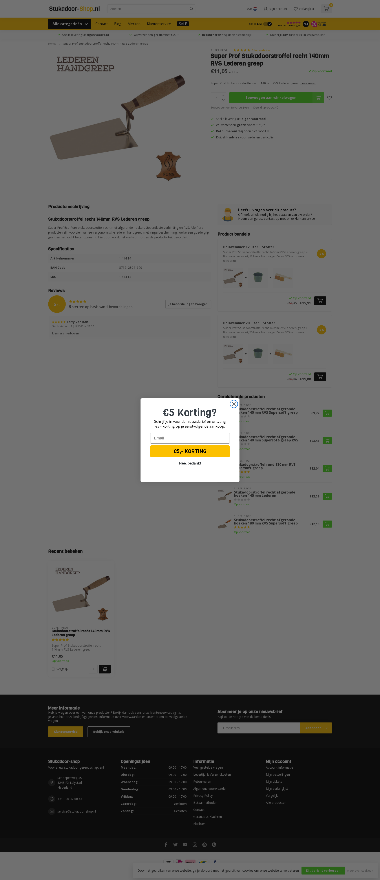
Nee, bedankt (190, 463)
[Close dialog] (234, 404)
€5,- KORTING (190, 451)
